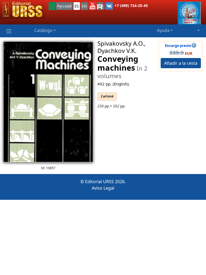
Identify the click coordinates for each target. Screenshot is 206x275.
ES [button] (77, 6)
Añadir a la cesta (180, 63)
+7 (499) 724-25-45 (131, 5)
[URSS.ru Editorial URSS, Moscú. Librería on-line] (22, 9)
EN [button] (84, 6)
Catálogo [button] (43, 30)
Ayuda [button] (163, 30)
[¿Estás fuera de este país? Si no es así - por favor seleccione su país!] (52, 6)
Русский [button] (64, 6)
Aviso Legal (103, 188)
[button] (92, 6)
